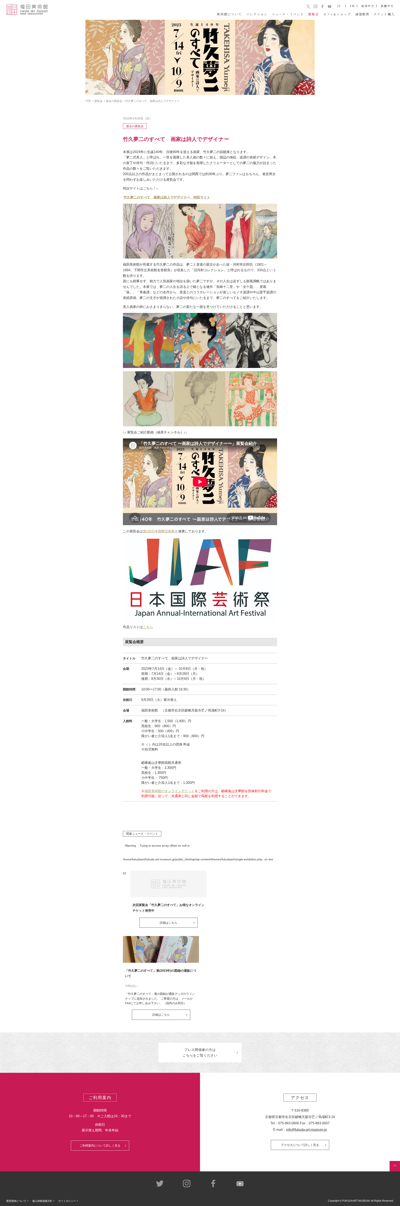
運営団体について (16, 1201)
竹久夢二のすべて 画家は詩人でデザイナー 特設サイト (167, 197)
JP (339, 6)
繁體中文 (387, 6)
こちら (148, 627)
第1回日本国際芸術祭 (159, 531)
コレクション (257, 14)
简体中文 (367, 6)
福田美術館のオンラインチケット (170, 791)
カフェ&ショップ (337, 14)
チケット (384, 14)
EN (352, 6)
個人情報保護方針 (42, 1201)
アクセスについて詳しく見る (300, 1145)
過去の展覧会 (135, 126)
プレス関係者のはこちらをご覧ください (200, 1052)
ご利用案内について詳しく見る (100, 1145)
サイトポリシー (67, 1201)
